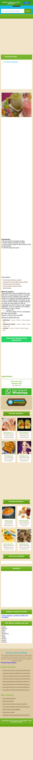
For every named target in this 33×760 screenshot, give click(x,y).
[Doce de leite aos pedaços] (24, 535)
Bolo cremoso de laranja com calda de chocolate (15, 704)
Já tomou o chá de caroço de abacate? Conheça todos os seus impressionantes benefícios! (17, 670)
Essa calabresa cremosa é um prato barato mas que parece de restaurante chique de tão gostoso (17, 690)
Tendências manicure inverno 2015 (24, 455)
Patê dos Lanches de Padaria (11, 284)
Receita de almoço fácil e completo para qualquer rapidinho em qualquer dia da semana (17, 684)
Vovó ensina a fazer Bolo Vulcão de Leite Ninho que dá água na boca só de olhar (17, 706)
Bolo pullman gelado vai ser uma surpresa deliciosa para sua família (17, 687)
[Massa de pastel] (9, 447)
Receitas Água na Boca (8, 662)
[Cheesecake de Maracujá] (9, 535)
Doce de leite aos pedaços (24, 544)
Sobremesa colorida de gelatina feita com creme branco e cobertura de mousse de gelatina (17, 673)
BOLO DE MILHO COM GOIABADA (11, 709)
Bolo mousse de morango (9, 698)
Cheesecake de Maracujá (8, 544)
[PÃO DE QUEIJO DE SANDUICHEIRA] (24, 424)
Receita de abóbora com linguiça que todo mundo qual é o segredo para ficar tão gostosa (17, 678)
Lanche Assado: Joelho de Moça (12, 286)
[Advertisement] (16, 35)
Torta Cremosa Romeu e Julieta (12, 280)
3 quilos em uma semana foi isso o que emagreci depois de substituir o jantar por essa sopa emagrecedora (17, 676)
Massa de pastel (8, 455)
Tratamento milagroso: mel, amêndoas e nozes (24, 520)
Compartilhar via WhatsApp (16, 391)
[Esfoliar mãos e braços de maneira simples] (9, 424)
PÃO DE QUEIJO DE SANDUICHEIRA (24, 432)
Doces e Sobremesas (12, 62)
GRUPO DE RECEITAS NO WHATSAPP (16, 339)
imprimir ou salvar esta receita (16, 402)
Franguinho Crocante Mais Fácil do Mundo (15, 282)
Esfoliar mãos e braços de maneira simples (8, 432)
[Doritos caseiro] (9, 512)
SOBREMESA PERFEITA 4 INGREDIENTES (14, 2)
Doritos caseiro (9, 520)
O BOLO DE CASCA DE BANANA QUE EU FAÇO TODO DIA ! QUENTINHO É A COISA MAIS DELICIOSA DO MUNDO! (17, 715)
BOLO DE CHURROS (8, 701)
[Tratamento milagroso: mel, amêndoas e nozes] (24, 512)
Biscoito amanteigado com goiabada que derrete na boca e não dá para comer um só (17, 681)
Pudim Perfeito (7, 288)
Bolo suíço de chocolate (9, 712)
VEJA (26, 3)
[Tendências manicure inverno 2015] (24, 447)
